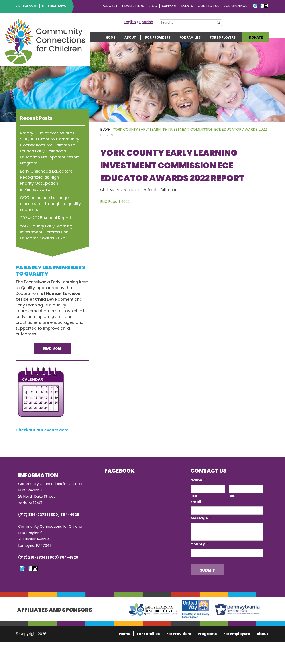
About (130, 37)
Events (187, 6)
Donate (256, 37)
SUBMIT (207, 570)
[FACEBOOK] (261, 5)
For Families (190, 37)
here (63, 430)
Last (232, 496)
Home (110, 37)
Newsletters (133, 6)
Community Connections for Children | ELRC (45, 41)
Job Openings (235, 6)
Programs (207, 633)
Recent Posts (36, 118)
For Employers (223, 37)
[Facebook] (28, 569)
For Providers (157, 37)
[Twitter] (22, 569)
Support (169, 6)
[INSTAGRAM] (266, 5)
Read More (52, 348)
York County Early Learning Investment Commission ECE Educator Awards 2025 (48, 232)
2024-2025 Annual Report (45, 218)
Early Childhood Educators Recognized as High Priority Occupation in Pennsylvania (46, 180)
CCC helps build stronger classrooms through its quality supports (50, 203)
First (194, 496)
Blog (153, 6)
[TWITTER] (255, 5)
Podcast (110, 6)
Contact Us (208, 6)
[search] (225, 22)
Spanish (146, 21)
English (130, 21)
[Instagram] (35, 569)
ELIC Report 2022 (115, 201)
